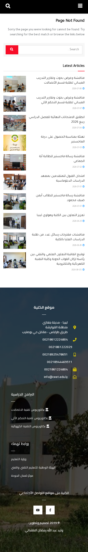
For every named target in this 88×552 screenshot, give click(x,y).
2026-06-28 (77, 246)
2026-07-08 (77, 89)
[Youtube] (37, 510)
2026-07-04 (77, 128)
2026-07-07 (77, 109)
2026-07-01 (77, 187)
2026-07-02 (77, 167)
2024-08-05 (77, 270)
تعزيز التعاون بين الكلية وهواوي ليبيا (61, 215)
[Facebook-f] (50, 510)
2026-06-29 (77, 221)
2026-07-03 (77, 148)
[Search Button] (12, 49)
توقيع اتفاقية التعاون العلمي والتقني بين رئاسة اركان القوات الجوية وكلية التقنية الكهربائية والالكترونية (57, 259)
